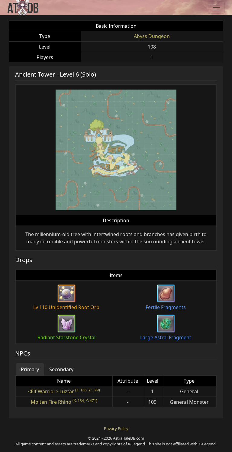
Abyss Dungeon (152, 36)
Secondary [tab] (61, 369)
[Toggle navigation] (216, 8)
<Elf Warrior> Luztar (51, 391)
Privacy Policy (116, 428)
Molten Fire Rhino (51, 402)
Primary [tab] (30, 369)
